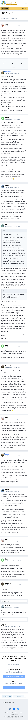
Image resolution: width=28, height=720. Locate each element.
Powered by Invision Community (14, 717)
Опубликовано (13, 25)
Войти (14, 687)
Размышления (13, 18)
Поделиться (7, 696)
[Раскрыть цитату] (3, 230)
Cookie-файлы (14, 714)
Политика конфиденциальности (13, 712)
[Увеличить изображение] (13, 178)
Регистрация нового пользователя (14, 676)
